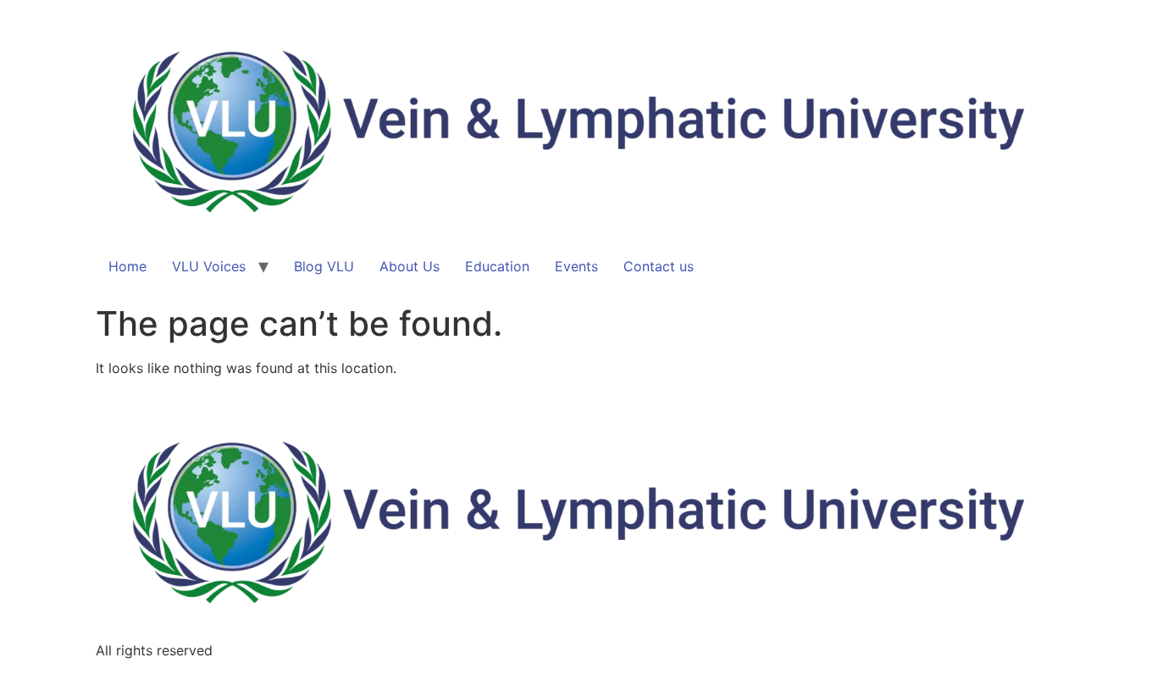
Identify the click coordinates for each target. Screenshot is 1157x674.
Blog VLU (324, 266)
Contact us (658, 266)
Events (576, 266)
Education (497, 266)
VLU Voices (209, 266)
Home (127, 266)
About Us (409, 266)
